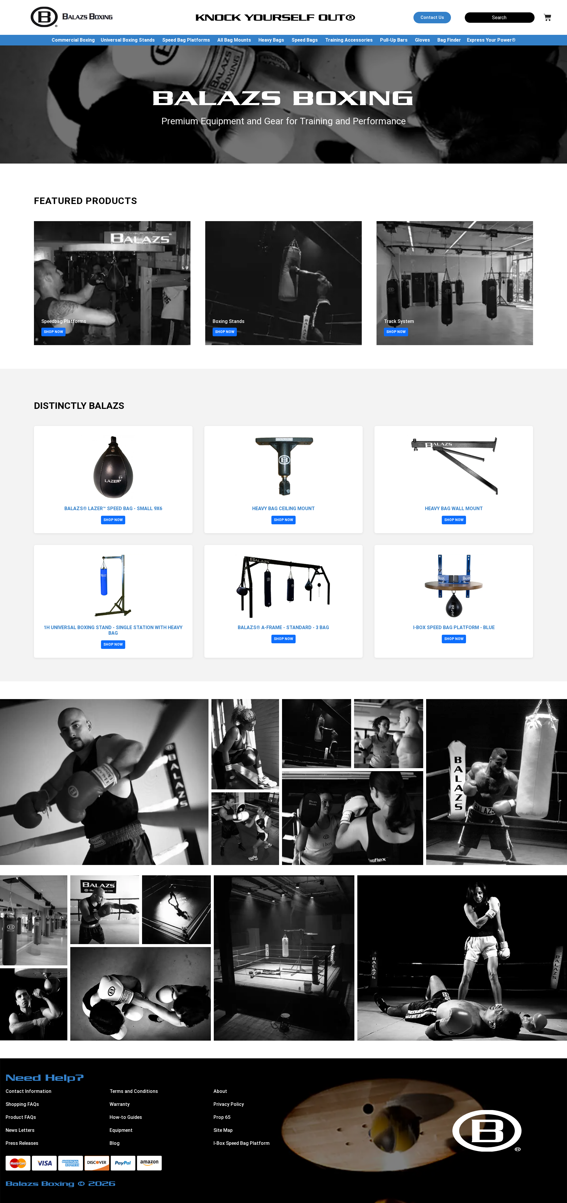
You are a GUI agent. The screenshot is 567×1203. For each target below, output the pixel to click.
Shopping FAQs (22, 1104)
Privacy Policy (229, 1104)
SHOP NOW (53, 332)
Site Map (223, 1130)
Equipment (121, 1130)
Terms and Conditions (134, 1091)
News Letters (20, 1130)
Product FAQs (21, 1117)
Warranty (120, 1104)
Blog (115, 1143)
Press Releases (22, 1143)
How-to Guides (126, 1117)
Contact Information (28, 1091)
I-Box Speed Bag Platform (242, 1143)
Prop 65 (222, 1117)
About (220, 1091)
